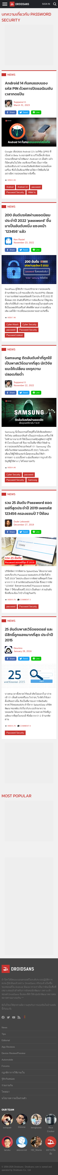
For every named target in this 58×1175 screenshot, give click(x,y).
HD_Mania (36, 1150)
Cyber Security (29, 324)
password (36, 187)
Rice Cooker (50, 1129)
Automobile (7, 1059)
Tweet (25, 112)
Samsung (32, 480)
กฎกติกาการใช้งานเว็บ (13, 1072)
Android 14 (23, 187)
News (11, 74)
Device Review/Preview (13, 1053)
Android (10, 187)
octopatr (7, 1127)
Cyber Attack (12, 324)
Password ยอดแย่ (14, 335)
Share (12, 112)
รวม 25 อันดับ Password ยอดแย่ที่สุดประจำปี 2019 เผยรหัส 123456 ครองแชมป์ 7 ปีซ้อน (28, 508)
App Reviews (8, 1047)
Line (38, 112)
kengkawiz (36, 1127)
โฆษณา (6, 1091)
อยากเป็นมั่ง (50, 1152)
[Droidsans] (19, 4)
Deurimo (18, 648)
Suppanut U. (20, 102)
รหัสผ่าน (32, 192)
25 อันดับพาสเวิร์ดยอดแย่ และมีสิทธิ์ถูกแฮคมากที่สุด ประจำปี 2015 (29, 634)
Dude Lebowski (21, 521)
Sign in (46, 4)
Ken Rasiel (19, 239)
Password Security (15, 192)
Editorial (6, 1040)
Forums (6, 1066)
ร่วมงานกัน (7, 1085)
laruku (7, 1150)
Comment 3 (25, 600)
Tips (4, 1034)
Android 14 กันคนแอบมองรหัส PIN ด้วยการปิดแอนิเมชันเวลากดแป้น (29, 88)
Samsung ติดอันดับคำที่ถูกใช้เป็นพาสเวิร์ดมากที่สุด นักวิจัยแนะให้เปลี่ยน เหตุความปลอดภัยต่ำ (28, 366)
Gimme (21, 1127)
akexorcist (22, 1150)
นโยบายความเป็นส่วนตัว (14, 1098)
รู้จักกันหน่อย (8, 1079)
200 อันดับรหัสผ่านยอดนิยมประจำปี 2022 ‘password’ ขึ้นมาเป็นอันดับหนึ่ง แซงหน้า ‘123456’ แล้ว (28, 223)
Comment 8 (25, 726)
